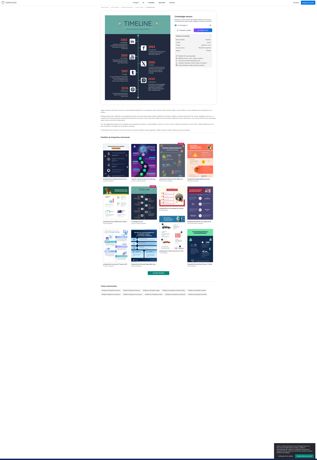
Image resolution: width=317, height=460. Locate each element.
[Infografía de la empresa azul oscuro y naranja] (116, 160)
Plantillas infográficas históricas (131, 290)
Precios (172, 2)
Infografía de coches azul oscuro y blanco (172, 251)
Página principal (105, 7)
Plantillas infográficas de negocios (111, 294)
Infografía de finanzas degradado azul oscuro (144, 264)
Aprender (162, 2)
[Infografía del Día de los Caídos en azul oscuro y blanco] (200, 203)
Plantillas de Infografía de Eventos (111, 290)
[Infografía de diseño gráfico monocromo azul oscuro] (172, 160)
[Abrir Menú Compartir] (210, 25)
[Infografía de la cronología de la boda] (172, 196)
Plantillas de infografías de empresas (175, 294)
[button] (184, 30)
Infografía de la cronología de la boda (171, 208)
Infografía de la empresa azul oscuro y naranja (116, 179)
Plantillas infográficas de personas (132, 294)
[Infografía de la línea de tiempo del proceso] (116, 245)
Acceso (296, 2)
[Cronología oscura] (144, 203)
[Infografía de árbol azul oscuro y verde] (200, 245)
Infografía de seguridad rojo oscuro (198, 179)
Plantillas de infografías (127, 7)
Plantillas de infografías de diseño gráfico (173, 290)
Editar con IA (204, 30)
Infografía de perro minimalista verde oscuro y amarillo (116, 221)
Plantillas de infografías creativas (197, 290)
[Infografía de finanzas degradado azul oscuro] (144, 245)
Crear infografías (115, 7)
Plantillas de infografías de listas (153, 294)
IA (143, 2)
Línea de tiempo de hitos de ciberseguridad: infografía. (144, 179)
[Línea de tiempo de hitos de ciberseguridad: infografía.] (144, 160)
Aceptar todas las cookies (304, 456)
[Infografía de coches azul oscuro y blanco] (172, 232)
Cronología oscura (137, 221)
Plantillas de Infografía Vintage (151, 290)
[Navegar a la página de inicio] (9, 2)
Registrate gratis (308, 2)
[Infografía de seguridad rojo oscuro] (200, 160)
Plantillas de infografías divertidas (197, 294)
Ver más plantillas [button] (158, 273)
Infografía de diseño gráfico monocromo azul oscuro (172, 179)
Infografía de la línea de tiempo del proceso (116, 264)
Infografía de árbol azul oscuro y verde (199, 264)
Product (136, 2)
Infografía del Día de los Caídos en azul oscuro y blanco (200, 221)
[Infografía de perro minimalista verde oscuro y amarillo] (116, 203)
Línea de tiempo (139, 7)
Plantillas (151, 2)
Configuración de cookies (285, 456)
